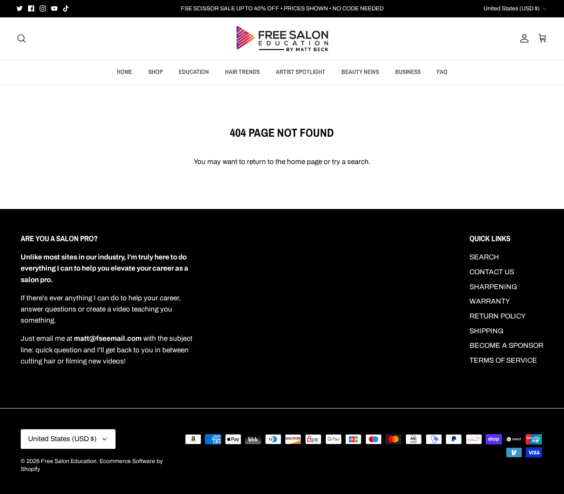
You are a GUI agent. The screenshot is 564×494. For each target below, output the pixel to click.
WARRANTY (489, 301)
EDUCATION (194, 71)
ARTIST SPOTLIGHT (300, 71)
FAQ (442, 71)
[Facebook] (31, 8)
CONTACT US (491, 272)
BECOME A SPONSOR (506, 345)
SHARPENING (493, 287)
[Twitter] (20, 8)
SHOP (155, 71)
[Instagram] (43, 8)
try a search (350, 162)
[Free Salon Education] (282, 38)
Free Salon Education (69, 461)
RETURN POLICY (497, 316)
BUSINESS (408, 71)
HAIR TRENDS (242, 71)
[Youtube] (54, 8)
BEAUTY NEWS (360, 71)
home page (304, 162)
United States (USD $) (511, 8)
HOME (124, 71)
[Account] (522, 38)
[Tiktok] (66, 8)
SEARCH (484, 257)
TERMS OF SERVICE (503, 360)
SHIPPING (486, 331)
